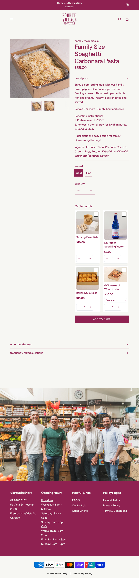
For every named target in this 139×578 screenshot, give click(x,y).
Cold (79, 173)
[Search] (119, 19)
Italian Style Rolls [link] (86, 292)
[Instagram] (127, 5)
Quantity (80, 183)
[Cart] (127, 19)
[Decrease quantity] (78, 190)
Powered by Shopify (82, 573)
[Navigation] (11, 19)
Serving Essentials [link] (87, 237)
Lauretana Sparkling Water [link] (114, 244)
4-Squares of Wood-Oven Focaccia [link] (112, 287)
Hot (88, 173)
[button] (14, 68)
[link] (87, 222)
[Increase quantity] (91, 190)
